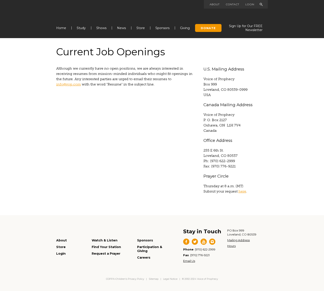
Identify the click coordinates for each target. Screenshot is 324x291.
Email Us (189, 261)
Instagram (212, 242)
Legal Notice (170, 278)
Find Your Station (106, 247)
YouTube (204, 242)
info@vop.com (68, 84)
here (242, 191)
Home (61, 28)
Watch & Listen (104, 240)
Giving (185, 28)
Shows (101, 28)
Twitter (195, 242)
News (121, 28)
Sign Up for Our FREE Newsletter (246, 28)
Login (249, 4)
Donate (208, 28)
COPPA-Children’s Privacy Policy (125, 278)
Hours (231, 246)
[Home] (78, 11)
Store (140, 28)
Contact (232, 4)
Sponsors (162, 28)
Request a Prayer (106, 254)
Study (81, 28)
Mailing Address (238, 240)
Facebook (186, 242)
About (215, 4)
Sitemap (153, 278)
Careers (143, 257)
